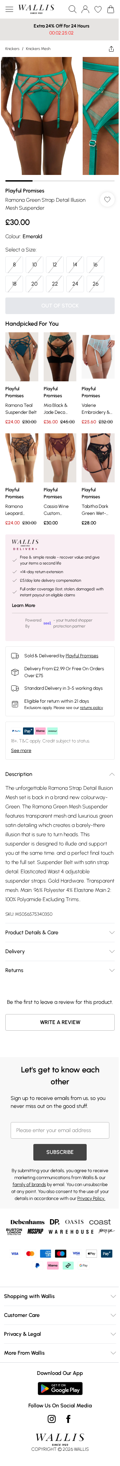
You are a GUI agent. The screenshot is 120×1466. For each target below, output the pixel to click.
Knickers (12, 48)
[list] (57, 117)
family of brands (56, 1198)
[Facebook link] (66, 1448)
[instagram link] (49, 1448)
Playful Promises (24, 186)
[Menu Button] (9, 9)
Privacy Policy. (79, 1219)
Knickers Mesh (38, 48)
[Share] (106, 49)
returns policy (91, 703)
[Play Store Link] (57, 1418)
